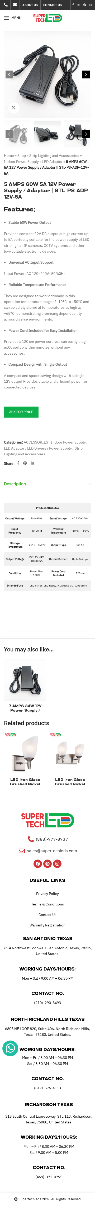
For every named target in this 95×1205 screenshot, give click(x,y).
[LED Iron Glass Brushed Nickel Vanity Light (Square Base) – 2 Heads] (70, 753)
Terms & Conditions (47, 904)
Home (9, 155)
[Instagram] (57, 864)
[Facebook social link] (73, 5)
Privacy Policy (47, 893)
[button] (9, 74)
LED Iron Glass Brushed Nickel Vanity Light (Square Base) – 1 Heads (25, 786)
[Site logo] (47, 17)
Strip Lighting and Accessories (54, 155)
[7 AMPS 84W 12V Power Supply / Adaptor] (25, 680)
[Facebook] (38, 864)
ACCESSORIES (36, 442)
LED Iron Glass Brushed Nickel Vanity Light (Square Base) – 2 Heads (70, 786)
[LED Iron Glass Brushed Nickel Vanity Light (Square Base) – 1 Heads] (25, 753)
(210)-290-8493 (47, 1002)
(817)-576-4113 (47, 1088)
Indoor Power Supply (21, 161)
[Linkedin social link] (32, 463)
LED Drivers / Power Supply (49, 448)
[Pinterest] (47, 864)
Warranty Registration (47, 925)
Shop (21, 155)
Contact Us (47, 914)
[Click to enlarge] (14, 108)
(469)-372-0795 (48, 1177)
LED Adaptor (52, 161)
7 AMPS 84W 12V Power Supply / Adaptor (25, 710)
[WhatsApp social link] (91, 5)
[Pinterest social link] (85, 5)
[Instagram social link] (79, 5)
